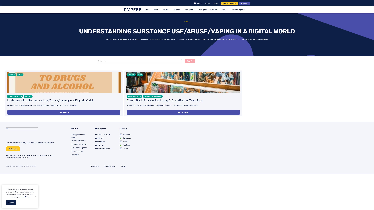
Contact (215, 3)
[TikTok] (124, 148)
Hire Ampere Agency (79, 148)
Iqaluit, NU (99, 138)
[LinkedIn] (124, 141)
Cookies (123, 166)
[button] (198, 3)
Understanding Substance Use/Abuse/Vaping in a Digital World (50, 100)
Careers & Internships (79, 144)
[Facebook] (125, 134)
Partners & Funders (78, 141)
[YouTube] (125, 145)
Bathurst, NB (100, 142)
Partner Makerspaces (103, 149)
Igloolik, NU (99, 145)
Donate (207, 3)
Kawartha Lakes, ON (103, 135)
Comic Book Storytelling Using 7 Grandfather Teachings (165, 100)
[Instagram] (125, 138)
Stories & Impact (77, 151)
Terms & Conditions (110, 166)
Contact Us (75, 155)
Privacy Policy (33, 155)
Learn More (25, 197)
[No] (36, 197)
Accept (11, 202)
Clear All (190, 61)
